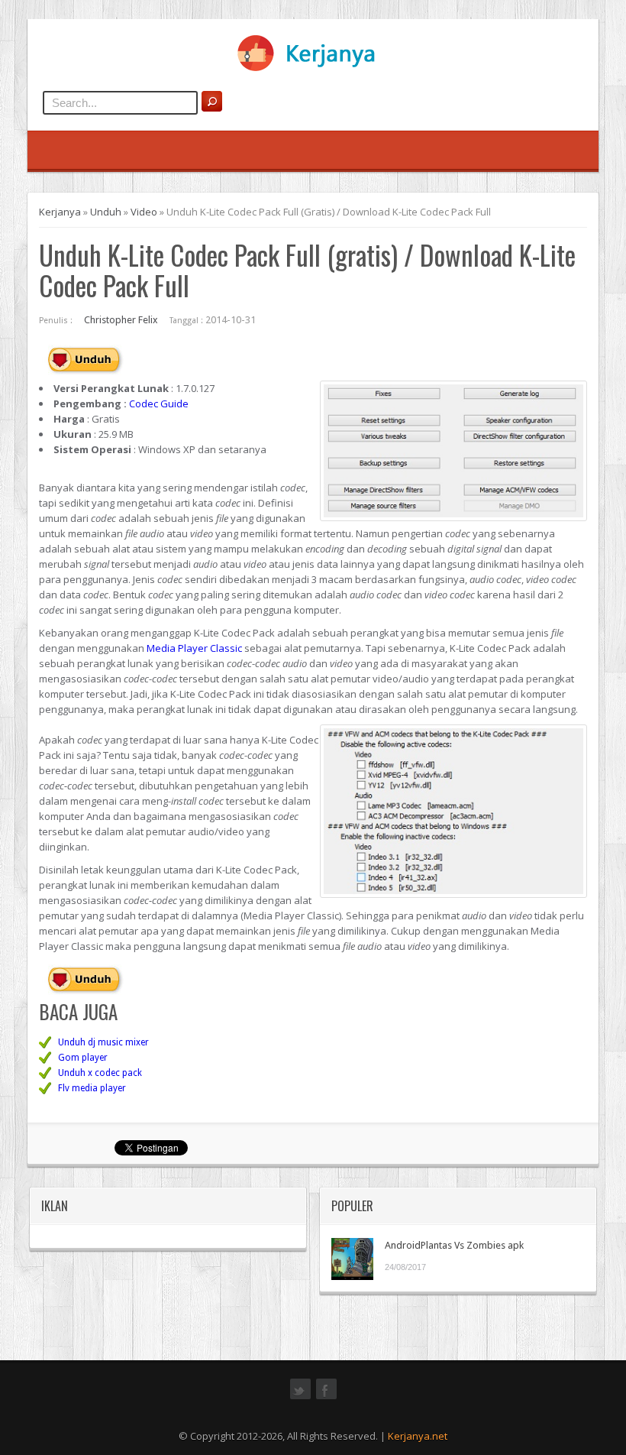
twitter (300, 1398)
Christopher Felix (121, 320)
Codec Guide (159, 403)
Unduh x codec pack (100, 1073)
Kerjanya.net (417, 1436)
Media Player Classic (194, 648)
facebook (326, 1398)
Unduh (105, 212)
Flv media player (92, 1088)
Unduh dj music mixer (103, 1042)
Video (144, 212)
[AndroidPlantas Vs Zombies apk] (352, 1259)
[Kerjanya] (313, 68)
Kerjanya (60, 212)
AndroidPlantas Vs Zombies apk (454, 1245)
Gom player (83, 1057)
